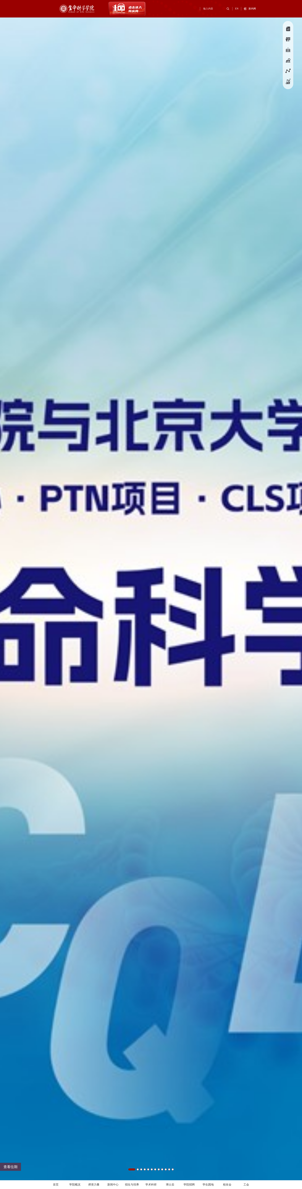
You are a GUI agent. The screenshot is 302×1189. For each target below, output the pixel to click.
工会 (246, 1184)
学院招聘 (189, 1184)
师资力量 (93, 1184)
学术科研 (151, 1184)
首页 (56, 1184)
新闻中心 (112, 1184)
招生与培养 (132, 1184)
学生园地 (208, 1184)
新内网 (252, 8)
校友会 (227, 1184)
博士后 (170, 1184)
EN (236, 8)
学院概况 (74, 1184)
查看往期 (10, 1167)
